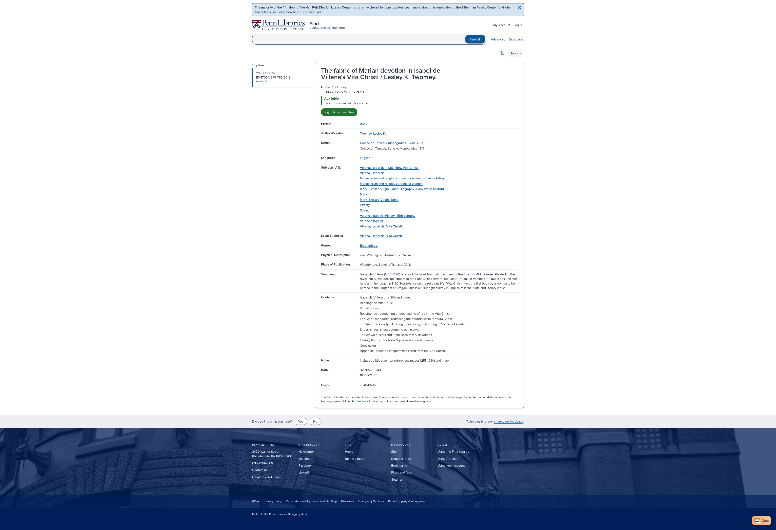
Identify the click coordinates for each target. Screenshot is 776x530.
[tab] (284, 77)
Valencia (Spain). (372, 221)
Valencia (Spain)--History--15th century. (387, 215)
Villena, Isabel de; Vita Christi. (381, 226)
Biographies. (369, 245)
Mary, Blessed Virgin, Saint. (379, 199)
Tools (515, 53)
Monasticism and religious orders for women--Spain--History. (402, 178)
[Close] (520, 7)
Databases (516, 39)
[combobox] (358, 39)
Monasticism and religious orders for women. (391, 183)
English (365, 158)
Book (363, 124)
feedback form (366, 401)
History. (365, 205)
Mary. (364, 194)
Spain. (364, 210)
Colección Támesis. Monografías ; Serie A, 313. (393, 143)
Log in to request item (339, 112)
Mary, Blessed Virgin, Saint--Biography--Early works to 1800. (402, 189)
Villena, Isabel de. (372, 173)
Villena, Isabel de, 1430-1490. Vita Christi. (389, 167)
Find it (475, 39)
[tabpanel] (420, 100)
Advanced (498, 39)
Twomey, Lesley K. (373, 133)
